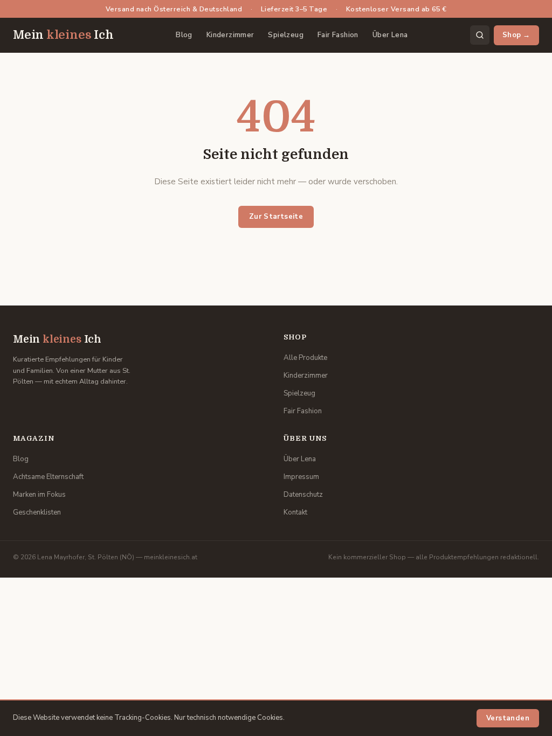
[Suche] (479, 35)
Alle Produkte (305, 358)
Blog (184, 35)
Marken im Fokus (39, 494)
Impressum (301, 477)
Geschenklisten (37, 512)
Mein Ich (63, 35)
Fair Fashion (338, 35)
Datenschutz (303, 494)
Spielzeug (285, 35)
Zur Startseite (276, 216)
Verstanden (507, 718)
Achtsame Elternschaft (48, 477)
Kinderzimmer (230, 35)
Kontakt (295, 512)
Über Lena (390, 35)
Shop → (516, 35)
